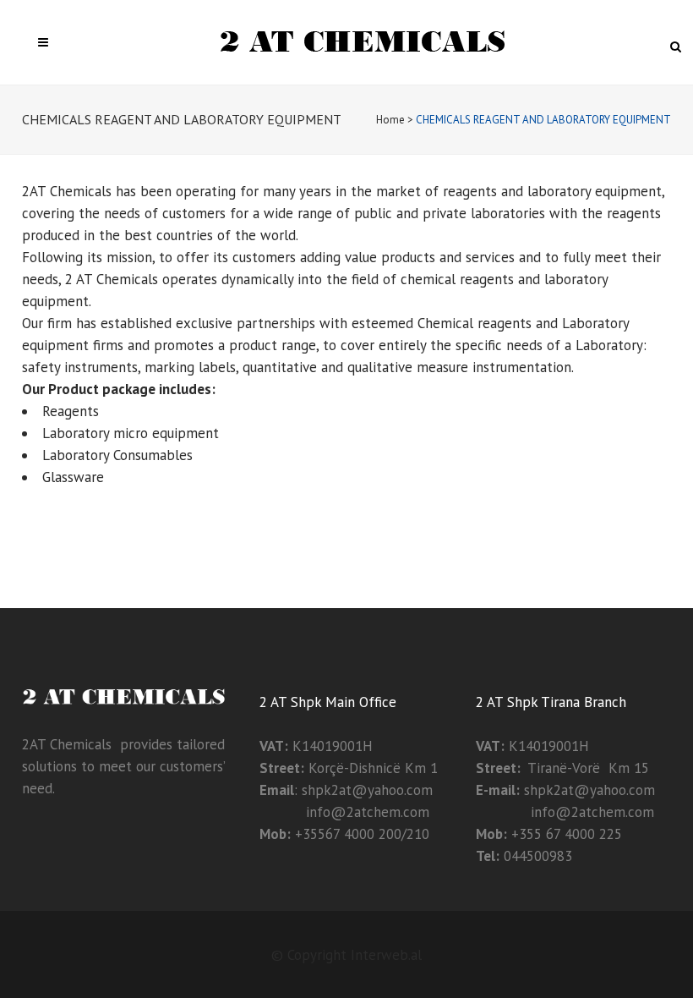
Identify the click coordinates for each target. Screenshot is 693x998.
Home (390, 119)
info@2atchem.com (344, 812)
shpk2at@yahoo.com (367, 790)
